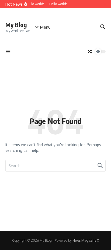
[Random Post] (90, 51)
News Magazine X (85, 240)
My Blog (16, 25)
